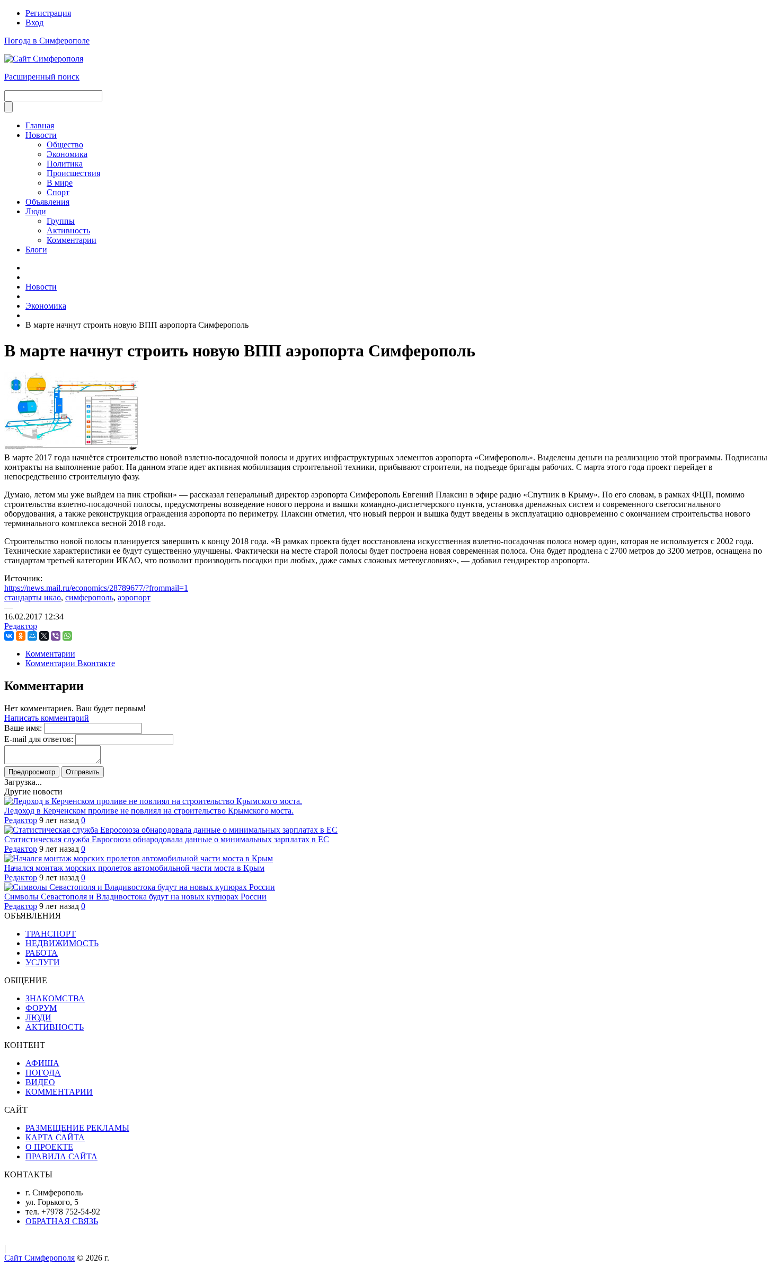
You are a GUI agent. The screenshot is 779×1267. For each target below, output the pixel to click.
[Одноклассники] (20, 636)
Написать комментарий (46, 717)
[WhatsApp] (67, 636)
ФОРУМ (41, 1007)
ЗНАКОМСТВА (55, 998)
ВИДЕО (40, 1082)
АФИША (42, 1063)
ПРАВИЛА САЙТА (61, 1156)
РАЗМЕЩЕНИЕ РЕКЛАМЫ (77, 1127)
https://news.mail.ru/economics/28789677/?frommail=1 (96, 587)
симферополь (89, 597)
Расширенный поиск (41, 76)
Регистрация (48, 13)
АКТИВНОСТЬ (54, 1027)
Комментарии (50, 653)
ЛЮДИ (38, 1017)
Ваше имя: (23, 727)
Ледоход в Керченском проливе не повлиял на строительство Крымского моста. (149, 810)
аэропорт (134, 597)
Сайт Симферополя (39, 1257)
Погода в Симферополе (47, 40)
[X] (44, 636)
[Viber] (55, 636)
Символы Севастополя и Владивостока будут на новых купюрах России (135, 896)
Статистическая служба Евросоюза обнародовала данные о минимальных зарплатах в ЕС (166, 839)
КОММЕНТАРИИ (59, 1091)
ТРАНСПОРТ (50, 933)
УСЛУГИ (42, 962)
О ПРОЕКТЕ (49, 1146)
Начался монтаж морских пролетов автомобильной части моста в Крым (134, 867)
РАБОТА (41, 952)
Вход (34, 22)
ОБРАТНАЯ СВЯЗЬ (61, 1221)
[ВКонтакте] (9, 636)
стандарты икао (32, 597)
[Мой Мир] (32, 636)
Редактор (20, 626)
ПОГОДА (43, 1072)
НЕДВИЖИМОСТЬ (62, 943)
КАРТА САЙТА (55, 1137)
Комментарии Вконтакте (70, 663)
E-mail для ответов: (38, 739)
